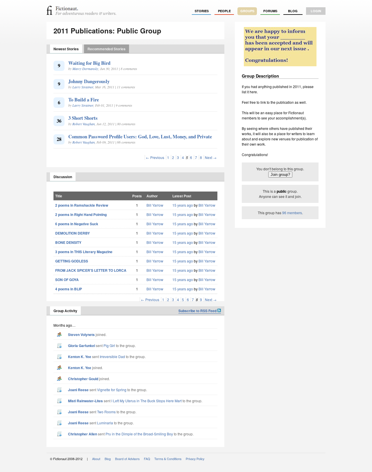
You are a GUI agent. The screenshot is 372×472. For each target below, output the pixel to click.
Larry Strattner (82, 87)
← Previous (155, 157)
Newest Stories (66, 48)
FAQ (147, 459)
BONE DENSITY (68, 242)
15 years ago (182, 205)
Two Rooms (106, 411)
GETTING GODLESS (71, 261)
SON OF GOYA (67, 279)
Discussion (62, 176)
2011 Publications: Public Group (107, 30)
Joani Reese (78, 389)
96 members (292, 212)
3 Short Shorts (83, 117)
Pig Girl (109, 345)
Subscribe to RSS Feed (197, 310)
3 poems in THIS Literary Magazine (83, 251)
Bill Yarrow (154, 205)
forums (270, 11)
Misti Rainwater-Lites (85, 400)
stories (202, 11)
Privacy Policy (195, 459)
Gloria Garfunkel (81, 345)
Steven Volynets (81, 334)
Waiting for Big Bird (89, 63)
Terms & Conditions (167, 459)
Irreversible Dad (112, 356)
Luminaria (105, 422)
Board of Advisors (127, 459)
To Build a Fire (83, 99)
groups (247, 11)
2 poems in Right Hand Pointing (81, 214)
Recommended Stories (106, 48)
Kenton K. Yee (79, 356)
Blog (293, 11)
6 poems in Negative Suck (76, 223)
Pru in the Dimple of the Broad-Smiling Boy (139, 433)
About (96, 459)
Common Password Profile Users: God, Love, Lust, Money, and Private (140, 136)
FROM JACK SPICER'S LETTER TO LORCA (90, 270)
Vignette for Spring (111, 389)
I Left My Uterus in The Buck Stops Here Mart (146, 400)
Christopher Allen (82, 434)
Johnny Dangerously (89, 81)
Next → (211, 157)
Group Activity (65, 310)
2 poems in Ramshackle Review (81, 205)
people (224, 11)
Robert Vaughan (83, 123)
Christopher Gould (83, 378)
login (316, 11)
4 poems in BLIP (68, 289)
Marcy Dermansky (85, 68)
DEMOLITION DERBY (72, 233)
